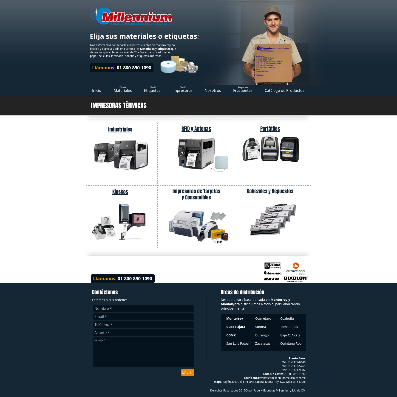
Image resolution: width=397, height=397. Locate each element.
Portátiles (270, 128)
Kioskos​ (120, 192)
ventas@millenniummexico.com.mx (283, 378)
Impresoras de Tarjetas (196, 191)
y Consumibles (196, 197)
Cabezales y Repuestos (270, 191)
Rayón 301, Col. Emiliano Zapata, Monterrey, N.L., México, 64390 (264, 381)
